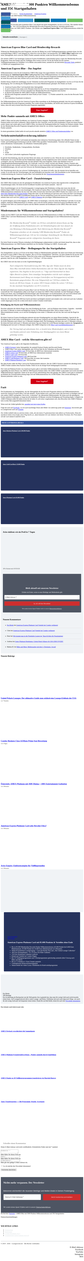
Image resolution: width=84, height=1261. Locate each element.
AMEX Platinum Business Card (15, 360)
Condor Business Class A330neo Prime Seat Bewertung (24, 741)
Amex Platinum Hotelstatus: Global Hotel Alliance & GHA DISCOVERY (39, 641)
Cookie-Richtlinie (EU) (12, 1234)
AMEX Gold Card (11, 355)
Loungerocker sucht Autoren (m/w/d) (17, 1235)
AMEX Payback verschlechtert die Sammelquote (18, 1031)
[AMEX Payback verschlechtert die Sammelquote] (15, 1028)
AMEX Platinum (36, 197)
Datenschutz (9, 1230)
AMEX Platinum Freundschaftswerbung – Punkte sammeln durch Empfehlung (28, 1055)
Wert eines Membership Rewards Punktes (14, 193)
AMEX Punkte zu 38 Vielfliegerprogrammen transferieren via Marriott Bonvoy (28, 1078)
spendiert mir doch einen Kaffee (35, 404)
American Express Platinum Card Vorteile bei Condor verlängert (37, 625)
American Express (40, 14)
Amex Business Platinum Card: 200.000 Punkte (16, 431)
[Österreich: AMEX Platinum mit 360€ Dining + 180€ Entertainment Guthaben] (8, 756)
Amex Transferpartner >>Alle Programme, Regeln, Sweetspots (22, 1101)
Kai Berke (10, 625)
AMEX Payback (10, 347)
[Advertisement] (42, 891)
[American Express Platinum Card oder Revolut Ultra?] (8, 797)
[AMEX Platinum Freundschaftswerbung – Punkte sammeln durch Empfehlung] (15, 1051)
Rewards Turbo (70, 62)
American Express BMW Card (15, 351)
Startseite (12, 1213)
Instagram (68, 408)
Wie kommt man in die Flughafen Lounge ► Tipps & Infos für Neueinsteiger (38, 636)
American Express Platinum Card (16, 356)
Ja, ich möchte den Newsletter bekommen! (17, 1166)
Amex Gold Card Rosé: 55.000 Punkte (14, 464)
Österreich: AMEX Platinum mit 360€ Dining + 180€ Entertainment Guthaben (34, 784)
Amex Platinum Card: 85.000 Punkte (13, 497)
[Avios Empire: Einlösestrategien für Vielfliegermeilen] (8, 837)
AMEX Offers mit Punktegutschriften (58, 131)
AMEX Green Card (11, 353)
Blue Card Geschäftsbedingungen (62, 325)
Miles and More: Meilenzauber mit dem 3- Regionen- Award (36, 647)
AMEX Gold (23, 197)
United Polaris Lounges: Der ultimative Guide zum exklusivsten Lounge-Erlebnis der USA (38, 698)
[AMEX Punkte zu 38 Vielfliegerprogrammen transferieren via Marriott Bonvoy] (15, 1075)
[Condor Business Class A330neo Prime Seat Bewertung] (8, 713)
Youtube (20, 409)
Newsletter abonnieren (73, 1001)
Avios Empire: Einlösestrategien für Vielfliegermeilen (23, 866)
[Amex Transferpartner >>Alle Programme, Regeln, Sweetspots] (15, 1098)
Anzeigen (23, 37)
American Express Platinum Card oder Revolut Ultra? (24, 826)
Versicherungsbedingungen (55, 174)
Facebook (16, 408)
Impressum (8, 1232)
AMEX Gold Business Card (14, 358)
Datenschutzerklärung (55, 608)
